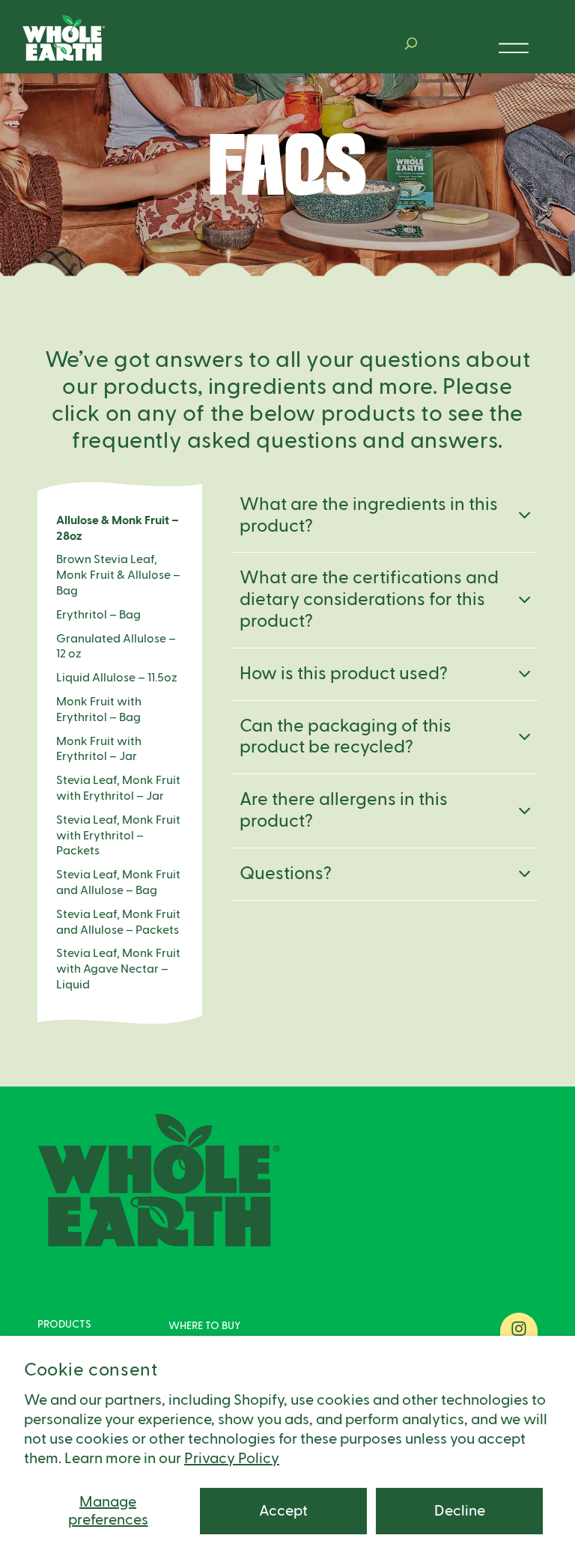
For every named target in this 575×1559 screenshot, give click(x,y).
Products (64, 1324)
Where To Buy (204, 1326)
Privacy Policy (231, 1458)
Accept (283, 1511)
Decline (459, 1511)
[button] (411, 43)
